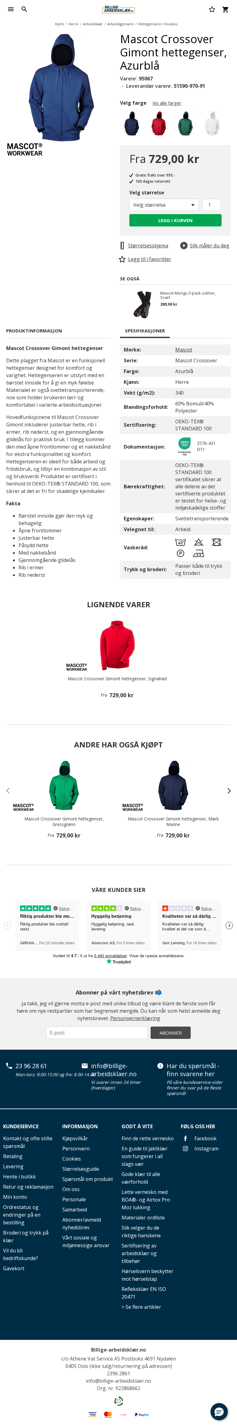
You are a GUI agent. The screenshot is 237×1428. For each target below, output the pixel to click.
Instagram (205, 1148)
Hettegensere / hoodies (157, 24)
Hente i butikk (19, 1176)
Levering (13, 1166)
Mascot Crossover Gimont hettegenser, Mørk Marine (173, 821)
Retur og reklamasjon (28, 1186)
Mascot (183, 349)
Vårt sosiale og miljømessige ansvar (86, 1241)
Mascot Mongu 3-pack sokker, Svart (188, 295)
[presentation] (226, 790)
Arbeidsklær (93, 24)
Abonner (171, 1033)
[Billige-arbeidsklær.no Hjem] (118, 8)
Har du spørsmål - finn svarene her (193, 1070)
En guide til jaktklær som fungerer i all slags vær (145, 1156)
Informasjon (80, 1126)
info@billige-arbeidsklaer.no (114, 1070)
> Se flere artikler (141, 1307)
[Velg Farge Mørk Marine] (133, 125)
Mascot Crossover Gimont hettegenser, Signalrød (117, 678)
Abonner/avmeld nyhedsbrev (81, 1223)
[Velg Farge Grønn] (186, 125)
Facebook (205, 1138)
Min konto (15, 1197)
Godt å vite (137, 1126)
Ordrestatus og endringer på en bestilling (21, 1215)
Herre (73, 24)
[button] (219, 1411)
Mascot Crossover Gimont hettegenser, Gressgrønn (64, 821)
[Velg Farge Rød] (160, 125)
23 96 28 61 (31, 1066)
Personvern (75, 1148)
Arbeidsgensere (120, 24)
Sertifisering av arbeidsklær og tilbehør (139, 1253)
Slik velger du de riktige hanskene (141, 1231)
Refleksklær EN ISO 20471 (144, 1293)
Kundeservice (21, 1126)
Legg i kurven (175, 220)
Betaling (13, 1156)
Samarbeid (74, 1209)
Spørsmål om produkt (87, 1179)
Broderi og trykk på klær (25, 1236)
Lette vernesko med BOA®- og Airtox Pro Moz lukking (146, 1200)
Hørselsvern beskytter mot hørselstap (147, 1275)
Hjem (59, 24)
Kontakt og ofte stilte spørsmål (27, 1142)
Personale (74, 1199)
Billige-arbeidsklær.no (118, 1349)
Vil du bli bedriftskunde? (20, 1254)
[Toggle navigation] (11, 9)
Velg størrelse (146, 192)
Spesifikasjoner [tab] (145, 331)
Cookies (71, 1158)
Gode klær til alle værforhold (141, 1178)
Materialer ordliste (143, 1217)
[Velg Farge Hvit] (213, 125)
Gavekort (13, 1268)
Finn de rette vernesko (148, 1138)
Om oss (71, 1189)
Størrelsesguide (80, 1169)
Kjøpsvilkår (75, 1138)
